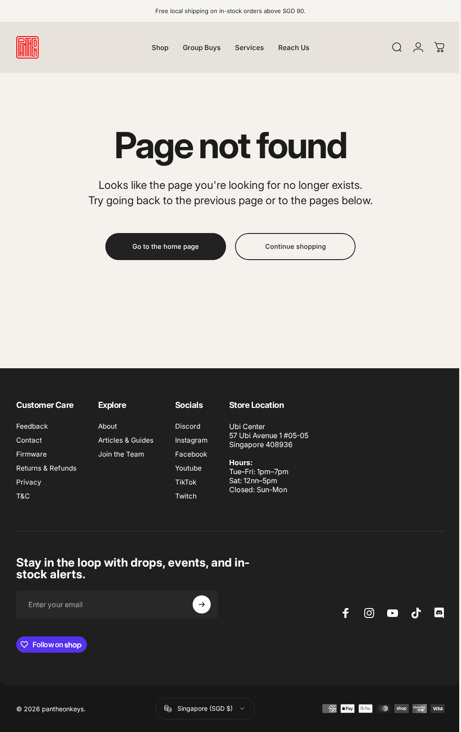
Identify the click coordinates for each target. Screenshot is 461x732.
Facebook (191, 454)
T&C (23, 496)
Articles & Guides (126, 440)
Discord (187, 426)
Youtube (188, 468)
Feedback (32, 426)
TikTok (185, 482)
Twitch (186, 496)
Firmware (31, 454)
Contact (29, 440)
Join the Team (121, 454)
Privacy (28, 482)
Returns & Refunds (46, 468)
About (107, 426)
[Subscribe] (202, 604)
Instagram (191, 440)
